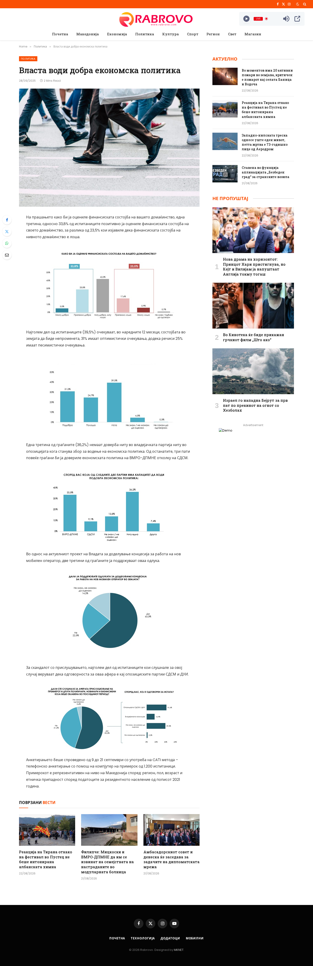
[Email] (6, 255)
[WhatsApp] (6, 243)
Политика (144, 34)
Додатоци (170, 938)
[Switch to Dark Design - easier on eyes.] (297, 4)
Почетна (60, 34)
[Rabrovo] (156, 18)
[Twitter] (6, 231)
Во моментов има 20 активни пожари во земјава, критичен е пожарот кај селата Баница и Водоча (267, 77)
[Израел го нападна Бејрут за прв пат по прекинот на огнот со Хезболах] (253, 371)
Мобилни (195, 938)
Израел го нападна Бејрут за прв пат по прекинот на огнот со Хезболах (255, 405)
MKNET (179, 950)
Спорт (192, 34)
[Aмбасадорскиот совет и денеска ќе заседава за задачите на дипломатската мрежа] (171, 830)
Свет (232, 34)
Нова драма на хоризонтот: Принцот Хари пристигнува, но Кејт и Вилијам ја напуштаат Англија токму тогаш (254, 266)
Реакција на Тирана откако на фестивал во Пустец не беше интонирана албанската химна (45, 859)
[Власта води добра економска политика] (109, 148)
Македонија (87, 34)
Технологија (143, 938)
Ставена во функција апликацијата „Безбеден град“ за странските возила (265, 172)
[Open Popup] (297, 18)
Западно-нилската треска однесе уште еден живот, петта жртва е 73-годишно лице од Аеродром (265, 142)
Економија (117, 34)
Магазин (252, 34)
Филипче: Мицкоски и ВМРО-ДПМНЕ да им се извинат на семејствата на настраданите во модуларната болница (107, 861)
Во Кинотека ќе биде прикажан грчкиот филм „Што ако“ (253, 337)
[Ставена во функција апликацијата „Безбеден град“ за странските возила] (225, 173)
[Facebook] (6, 219)
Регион (213, 34)
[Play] (246, 18)
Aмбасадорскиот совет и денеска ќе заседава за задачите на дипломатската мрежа (171, 859)
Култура (170, 34)
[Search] (304, 4)
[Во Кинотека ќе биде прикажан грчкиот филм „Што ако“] (253, 306)
